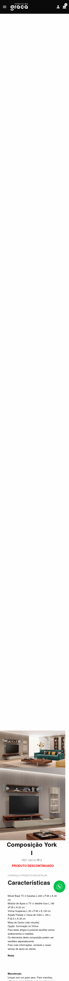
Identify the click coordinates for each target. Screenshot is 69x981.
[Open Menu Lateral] (4, 7)
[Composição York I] (32, 748)
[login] (58, 7)
